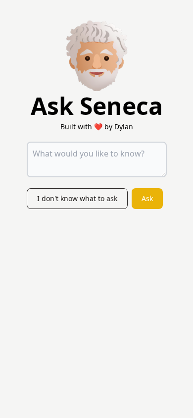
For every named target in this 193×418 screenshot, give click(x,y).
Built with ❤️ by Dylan (96, 126)
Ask (147, 198)
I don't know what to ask (77, 198)
